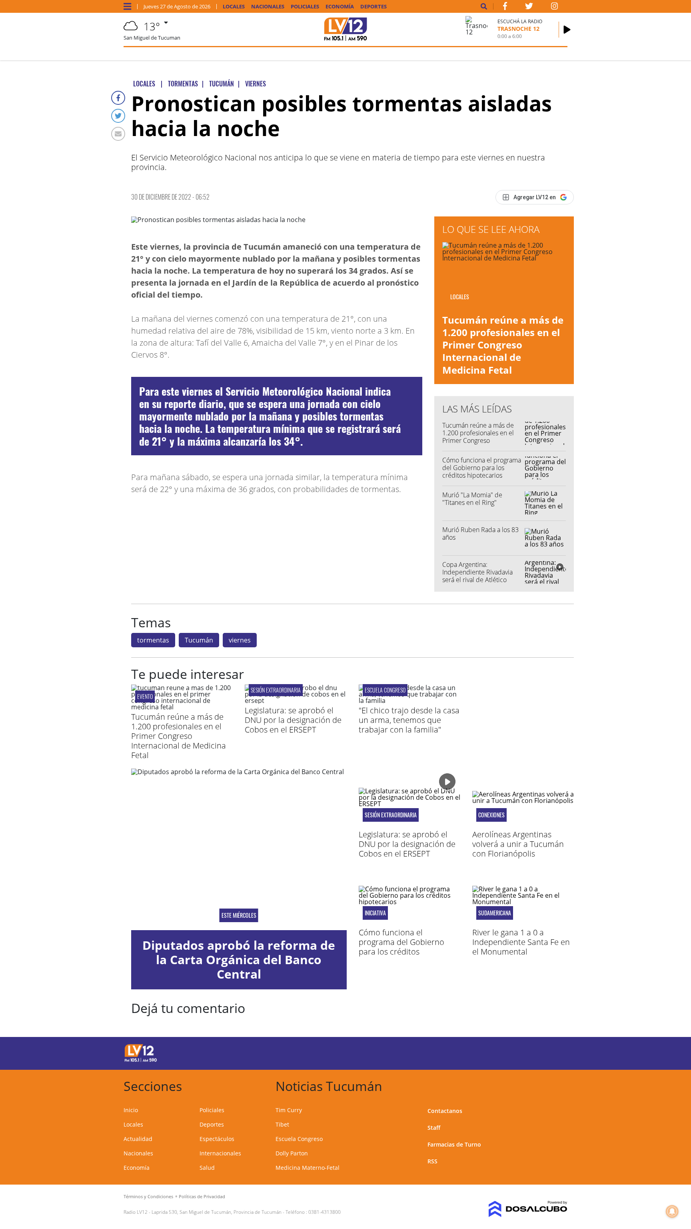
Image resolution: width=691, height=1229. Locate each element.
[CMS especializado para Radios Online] (516, 1209)
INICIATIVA (375, 913)
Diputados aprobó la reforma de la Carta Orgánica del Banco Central (238, 959)
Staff (433, 1127)
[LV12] (141, 1060)
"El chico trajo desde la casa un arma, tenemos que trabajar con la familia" (409, 720)
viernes (240, 640)
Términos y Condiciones (148, 1196)
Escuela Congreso (385, 690)
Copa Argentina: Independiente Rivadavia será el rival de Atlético (477, 572)
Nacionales (267, 6)
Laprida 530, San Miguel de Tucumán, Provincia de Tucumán (217, 1212)
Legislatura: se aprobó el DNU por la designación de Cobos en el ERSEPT (293, 720)
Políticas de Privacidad (202, 1196)
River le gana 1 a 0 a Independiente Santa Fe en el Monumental (521, 942)
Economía (340, 6)
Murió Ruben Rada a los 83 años (480, 533)
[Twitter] (118, 116)
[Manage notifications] (672, 1211)
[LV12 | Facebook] (505, 7)
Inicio (131, 1110)
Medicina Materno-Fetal (308, 1167)
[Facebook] (118, 98)
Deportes (373, 6)
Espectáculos (217, 1139)
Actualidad (138, 1139)
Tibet (282, 1124)
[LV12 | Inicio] (558, 1085)
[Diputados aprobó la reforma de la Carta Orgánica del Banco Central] (239, 849)
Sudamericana (494, 913)
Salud (207, 1167)
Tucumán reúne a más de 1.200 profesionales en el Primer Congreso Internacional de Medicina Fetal (502, 344)
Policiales (305, 6)
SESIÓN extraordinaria (276, 690)
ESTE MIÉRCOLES (239, 915)
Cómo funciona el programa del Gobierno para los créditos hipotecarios (481, 468)
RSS (432, 1161)
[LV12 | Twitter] (529, 7)
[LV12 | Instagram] (554, 7)
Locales (234, 6)
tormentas (153, 640)
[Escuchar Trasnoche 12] (567, 30)
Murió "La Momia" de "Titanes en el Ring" (472, 498)
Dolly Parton (292, 1153)
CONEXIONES (491, 815)
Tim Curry (289, 1110)
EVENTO (145, 696)
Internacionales (220, 1153)
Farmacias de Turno (454, 1144)
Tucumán (199, 640)
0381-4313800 (324, 1212)
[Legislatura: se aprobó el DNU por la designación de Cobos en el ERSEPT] (295, 700)
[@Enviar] (118, 134)
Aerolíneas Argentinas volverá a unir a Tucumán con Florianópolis (518, 844)
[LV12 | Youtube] (511, 1052)
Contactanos (444, 1111)
